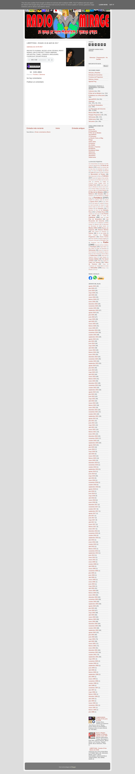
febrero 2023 (92, 378)
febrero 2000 (92, 672)
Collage (104, 181)
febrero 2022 (92, 405)
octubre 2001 (92, 654)
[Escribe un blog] (36, 72)
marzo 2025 (92, 323)
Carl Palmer (98, 179)
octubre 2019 (92, 467)
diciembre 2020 (93, 436)
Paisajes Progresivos (95, 114)
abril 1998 (91, 685)
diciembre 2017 (93, 504)
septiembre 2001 (93, 657)
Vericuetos (92, 121)
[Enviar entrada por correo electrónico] (30, 72)
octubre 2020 (92, 440)
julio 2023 (91, 367)
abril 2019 (91, 478)
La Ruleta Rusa (100, 212)
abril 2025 (91, 321)
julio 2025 (91, 314)
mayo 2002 (92, 639)
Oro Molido (92, 145)
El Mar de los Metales (95, 93)
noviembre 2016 (93, 533)
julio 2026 (91, 288)
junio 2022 (92, 396)
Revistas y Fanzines (94, 147)
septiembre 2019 (93, 469)
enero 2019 (92, 480)
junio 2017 (92, 517)
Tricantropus (91, 265)
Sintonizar (93, 57)
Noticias (91, 233)
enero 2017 (92, 528)
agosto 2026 (92, 286)
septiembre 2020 (93, 442)
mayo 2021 (92, 425)
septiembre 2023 (93, 363)
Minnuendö (106, 224)
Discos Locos (102, 186)
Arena (94, 170)
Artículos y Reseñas (94, 72)
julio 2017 (91, 515)
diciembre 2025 (93, 304)
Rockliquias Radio (94, 150)
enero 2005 (92, 581)
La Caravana (92, 136)
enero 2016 (92, 542)
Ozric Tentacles (93, 235)
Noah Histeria (95, 231)
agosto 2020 (92, 445)
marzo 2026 (92, 297)
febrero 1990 (92, 709)
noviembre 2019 (93, 465)
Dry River (103, 188)
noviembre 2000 (93, 661)
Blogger (73, 767)
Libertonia (42, 74)
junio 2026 (92, 290)
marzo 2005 (92, 579)
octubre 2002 (92, 628)
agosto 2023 (92, 365)
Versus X (104, 267)
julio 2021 (91, 420)
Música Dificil (93, 112)
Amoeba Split (105, 167)
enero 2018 (92, 502)
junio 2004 (92, 584)
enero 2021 (92, 434)
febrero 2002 (92, 645)
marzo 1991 (92, 707)
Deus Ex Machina (93, 186)
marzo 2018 (92, 500)
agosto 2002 (92, 632)
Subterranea (92, 119)
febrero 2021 (92, 431)
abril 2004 (91, 588)
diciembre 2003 (93, 597)
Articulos (100, 170)
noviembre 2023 (93, 359)
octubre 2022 (92, 387)
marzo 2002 (92, 643)
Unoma (106, 265)
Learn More (103, 5)
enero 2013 (92, 557)
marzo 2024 (92, 350)
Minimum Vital (98, 224)
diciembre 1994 (93, 696)
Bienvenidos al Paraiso (98, 174)
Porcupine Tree (104, 240)
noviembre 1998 (93, 681)
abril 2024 (91, 348)
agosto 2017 (92, 513)
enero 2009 (92, 562)
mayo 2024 (92, 345)
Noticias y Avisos (93, 79)
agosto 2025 (92, 312)
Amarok (98, 167)
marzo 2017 (92, 524)
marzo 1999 (92, 679)
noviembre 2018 (93, 482)
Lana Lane (96, 213)
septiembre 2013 (93, 553)
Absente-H (101, 163)
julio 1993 (91, 701)
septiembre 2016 (93, 537)
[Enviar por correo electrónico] (34, 72)
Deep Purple (104, 185)
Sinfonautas (92, 117)
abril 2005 (91, 577)
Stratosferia (92, 155)
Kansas (106, 203)
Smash (100, 250)
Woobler (90, 269)
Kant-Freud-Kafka (94, 205)
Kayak (102, 205)
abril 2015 (91, 546)
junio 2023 (92, 370)
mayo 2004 (92, 586)
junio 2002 (92, 637)
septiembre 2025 (93, 310)
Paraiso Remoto (104, 236)
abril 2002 (91, 641)
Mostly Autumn (102, 226)
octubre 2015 (92, 544)
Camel (93, 178)
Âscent (106, 170)
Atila (102, 172)
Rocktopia (93, 246)
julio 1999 (91, 676)
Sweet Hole (104, 255)
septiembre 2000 (93, 665)
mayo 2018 (92, 495)
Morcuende (93, 226)
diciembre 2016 (93, 531)
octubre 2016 (92, 535)
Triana (104, 264)
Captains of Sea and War (102, 178)
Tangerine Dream (93, 257)
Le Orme (103, 215)
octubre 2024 (92, 334)
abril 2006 (91, 566)
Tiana (99, 260)
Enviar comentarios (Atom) (42, 132)
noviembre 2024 (93, 332)
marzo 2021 (92, 429)
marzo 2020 (92, 456)
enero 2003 (92, 621)
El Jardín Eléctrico (102, 190)
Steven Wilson (105, 253)
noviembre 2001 (93, 652)
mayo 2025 (92, 319)
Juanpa (101, 203)
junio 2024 (92, 343)
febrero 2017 (92, 526)
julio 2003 (91, 608)
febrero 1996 (92, 694)
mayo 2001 (92, 659)
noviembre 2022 (93, 385)
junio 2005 (92, 575)
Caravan (92, 179)
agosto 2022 (92, 392)
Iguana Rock (94, 201)
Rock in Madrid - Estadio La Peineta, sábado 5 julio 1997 (102, 734)
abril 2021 (91, 427)
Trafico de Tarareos (95, 262)
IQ (102, 201)
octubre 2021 (92, 414)
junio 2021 (92, 423)
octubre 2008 (92, 564)
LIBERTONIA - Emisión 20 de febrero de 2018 (98, 749)
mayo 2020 (92, 451)
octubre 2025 (92, 308)
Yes (95, 269)
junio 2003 (92, 610)
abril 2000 (91, 670)
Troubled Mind (100, 265)
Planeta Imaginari (103, 238)
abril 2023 (91, 374)
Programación (101, 57)
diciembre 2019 (93, 462)
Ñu (97, 233)
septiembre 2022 (93, 390)
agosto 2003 (92, 606)
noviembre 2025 (93, 306)
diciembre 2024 (93, 330)
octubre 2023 (92, 361)
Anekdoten (100, 169)
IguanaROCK (93, 99)
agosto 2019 (92, 471)
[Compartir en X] (37, 72)
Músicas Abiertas (103, 229)
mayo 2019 (92, 476)
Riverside (97, 245)
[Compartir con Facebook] (39, 72)
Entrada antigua (78, 128)
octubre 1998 (92, 683)
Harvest (106, 199)
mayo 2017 (92, 520)
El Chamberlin (93, 131)
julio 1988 (91, 712)
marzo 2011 (92, 559)
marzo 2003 (92, 617)
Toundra (105, 260)
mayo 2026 (92, 292)
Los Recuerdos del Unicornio (97, 109)
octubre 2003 (92, 601)
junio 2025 (92, 317)
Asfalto (92, 172)
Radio (105, 242)
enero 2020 (92, 460)
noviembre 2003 (93, 599)
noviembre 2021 (93, 412)
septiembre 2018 (93, 487)
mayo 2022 (92, 398)
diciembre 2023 (93, 356)
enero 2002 (92, 648)
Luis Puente (91, 222)
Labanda (90, 213)
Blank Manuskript (92, 176)
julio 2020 (91, 447)
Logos (101, 217)
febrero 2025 (92, 326)
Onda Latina (92, 141)
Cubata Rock (92, 185)
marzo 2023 (92, 376)
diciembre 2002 (93, 623)
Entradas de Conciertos (95, 75)
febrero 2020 (92, 458)
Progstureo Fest (95, 242)
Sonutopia (100, 252)
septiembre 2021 (93, 416)
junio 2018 (92, 493)
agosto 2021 (92, 418)
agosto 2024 (92, 339)
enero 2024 (92, 354)
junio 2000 (92, 667)
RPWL (98, 248)
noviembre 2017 (93, 506)
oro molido (103, 233)
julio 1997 (91, 690)
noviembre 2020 (93, 438)
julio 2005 (91, 573)
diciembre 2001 (93, 650)
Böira (99, 176)
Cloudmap (96, 181)
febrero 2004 (92, 592)
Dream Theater (95, 188)
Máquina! (101, 222)
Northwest (104, 231)
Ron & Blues (91, 248)
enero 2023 (92, 381)
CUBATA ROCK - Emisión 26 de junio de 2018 (102, 719)
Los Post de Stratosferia (96, 105)
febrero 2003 (92, 619)
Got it (111, 5)
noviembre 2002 (93, 626)
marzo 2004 (92, 590)
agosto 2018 (92, 489)
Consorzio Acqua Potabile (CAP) (97, 183)
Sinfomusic (92, 152)
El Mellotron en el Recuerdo (97, 95)
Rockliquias (92, 148)
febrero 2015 (92, 548)
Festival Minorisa (99, 195)
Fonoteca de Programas (96, 77)
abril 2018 (91, 498)
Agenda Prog (92, 81)
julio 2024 (91, 341)
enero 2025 (92, 328)
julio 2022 (91, 394)
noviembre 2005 (93, 570)
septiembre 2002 (93, 630)
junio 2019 (92, 473)
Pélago (91, 140)
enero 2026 (92, 301)
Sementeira (104, 248)
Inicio (58, 128)
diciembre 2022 (93, 383)
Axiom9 (106, 172)
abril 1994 (91, 698)
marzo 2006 (92, 568)
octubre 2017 (92, 509)
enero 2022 (92, 407)
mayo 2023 (92, 372)
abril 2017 (91, 522)
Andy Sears (93, 169)
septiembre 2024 (93, 337)
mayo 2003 (92, 612)
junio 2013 (92, 555)
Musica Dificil (93, 228)
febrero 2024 (92, 352)
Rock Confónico (104, 245)
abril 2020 (91, 453)
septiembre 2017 (93, 511)
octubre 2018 (92, 484)
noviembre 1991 (93, 705)
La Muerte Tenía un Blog (96, 138)
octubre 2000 (92, 663)
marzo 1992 (92, 703)
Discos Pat (92, 129)
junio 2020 (92, 449)
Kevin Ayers (101, 206)
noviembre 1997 (93, 687)
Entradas (100, 194)
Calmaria (91, 91)
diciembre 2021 (93, 409)
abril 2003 (91, 615)
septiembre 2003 (93, 604)
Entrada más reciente (35, 128)
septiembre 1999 (93, 674)
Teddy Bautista (102, 257)
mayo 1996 (92, 692)
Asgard (97, 172)
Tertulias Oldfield (93, 259)
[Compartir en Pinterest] (41, 72)
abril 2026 (91, 295)
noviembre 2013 (93, 551)
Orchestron (92, 143)
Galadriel (91, 199)
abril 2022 (91, 401)
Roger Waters (103, 246)
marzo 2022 (92, 403)
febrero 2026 (92, 299)
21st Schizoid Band (93, 163)
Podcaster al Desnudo (94, 240)
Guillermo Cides (98, 199)
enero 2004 (92, 595)
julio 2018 (91, 491)
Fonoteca (35, 74)
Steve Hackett (96, 253)
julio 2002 (91, 634)
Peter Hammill (94, 238)
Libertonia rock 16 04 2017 (35, 47)
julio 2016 (91, 540)
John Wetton (95, 203)
